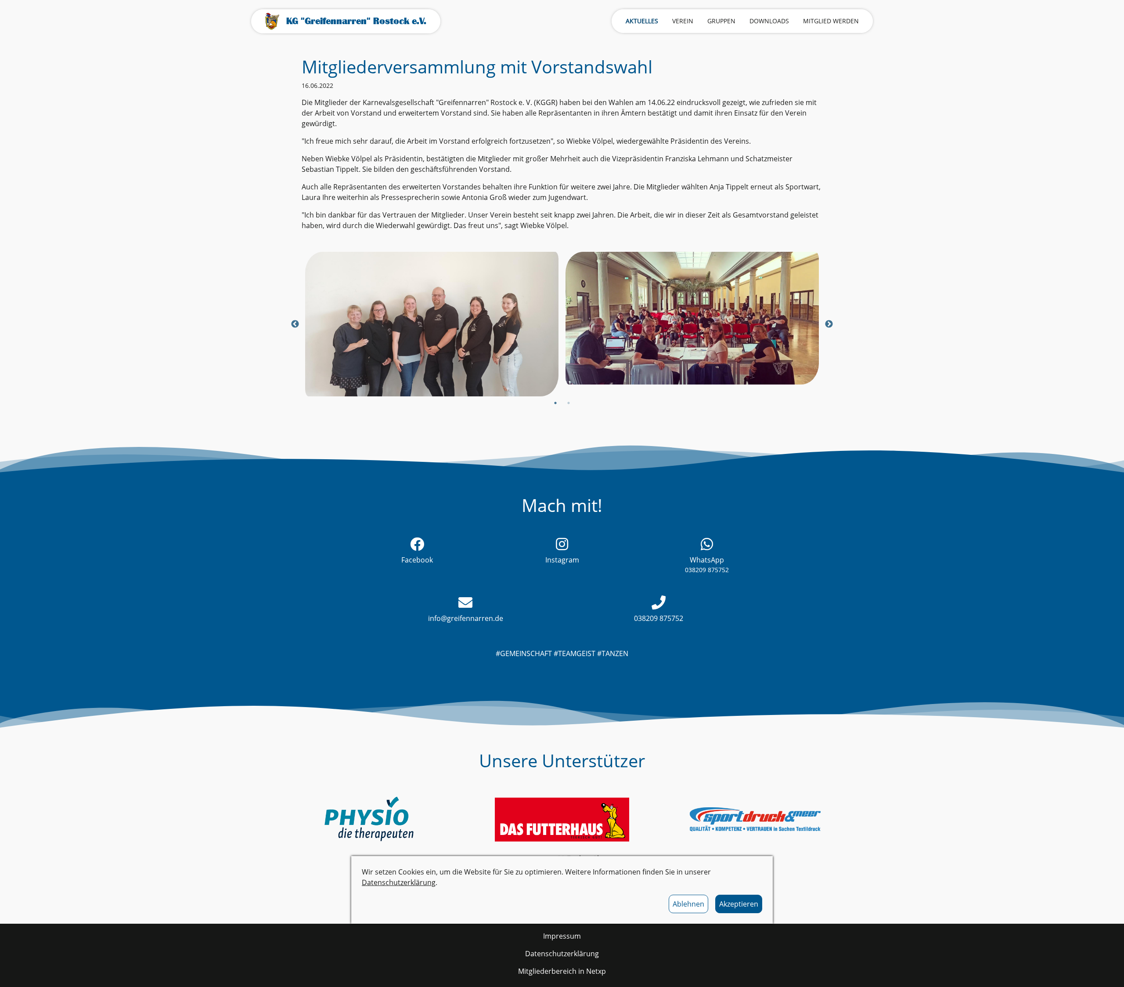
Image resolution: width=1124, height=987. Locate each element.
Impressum (562, 936)
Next (829, 324)
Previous (295, 324)
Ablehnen (688, 904)
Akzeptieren (738, 904)
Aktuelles (642, 21)
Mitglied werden (831, 21)
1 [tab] (555, 403)
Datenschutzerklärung (399, 882)
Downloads (769, 21)
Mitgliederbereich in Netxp (562, 971)
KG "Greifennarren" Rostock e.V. (356, 21)
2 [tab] (568, 403)
